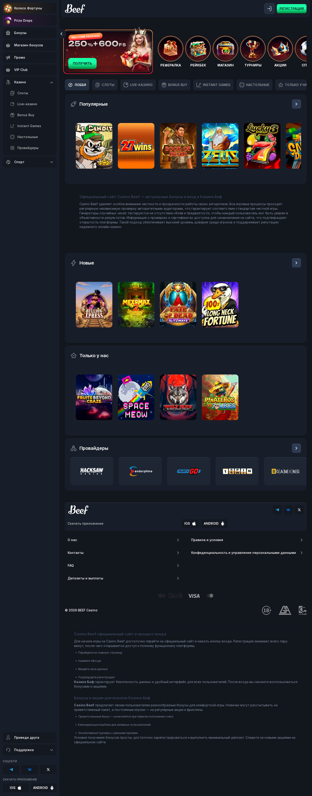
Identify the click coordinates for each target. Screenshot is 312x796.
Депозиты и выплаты (85, 578)
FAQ (71, 565)
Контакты (76, 553)
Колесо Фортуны (28, 8)
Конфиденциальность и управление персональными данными (243, 553)
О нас (72, 540)
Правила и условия (207, 540)
